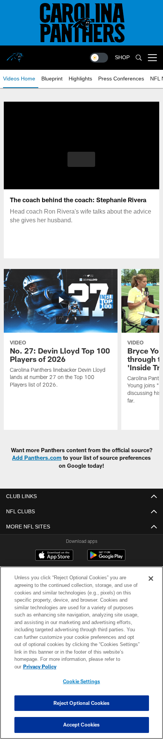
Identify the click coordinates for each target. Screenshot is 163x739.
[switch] (99, 58)
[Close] (151, 586)
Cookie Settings (81, 681)
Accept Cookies (81, 725)
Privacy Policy (98, 667)
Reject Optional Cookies (81, 703)
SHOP (122, 57)
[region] (81, 656)
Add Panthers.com (36, 457)
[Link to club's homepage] (15, 55)
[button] (81, 159)
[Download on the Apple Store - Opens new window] (54, 556)
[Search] (139, 58)
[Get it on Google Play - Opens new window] (106, 559)
